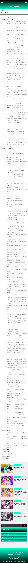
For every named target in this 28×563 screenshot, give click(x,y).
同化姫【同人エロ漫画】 (12, 219)
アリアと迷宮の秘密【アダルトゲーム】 (15, 79)
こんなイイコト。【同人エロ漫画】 (14, 294)
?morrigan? (14, 7)
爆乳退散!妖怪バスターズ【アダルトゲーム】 (16, 131)
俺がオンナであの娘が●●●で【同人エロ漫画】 (16, 382)
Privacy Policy (8, 449)
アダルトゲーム (8, 19)
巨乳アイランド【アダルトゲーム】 (14, 110)
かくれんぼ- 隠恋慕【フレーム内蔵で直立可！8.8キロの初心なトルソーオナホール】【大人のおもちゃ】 (16, 438)
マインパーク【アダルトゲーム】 (14, 38)
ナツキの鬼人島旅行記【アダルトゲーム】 (16, 51)
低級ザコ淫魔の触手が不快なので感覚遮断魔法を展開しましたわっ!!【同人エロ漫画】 (20, 516)
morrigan (7, 17)
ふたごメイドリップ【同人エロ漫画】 (15, 176)
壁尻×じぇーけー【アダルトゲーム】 (14, 129)
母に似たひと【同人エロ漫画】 (13, 331)
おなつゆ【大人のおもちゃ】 (13, 443)
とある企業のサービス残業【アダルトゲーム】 (17, 27)
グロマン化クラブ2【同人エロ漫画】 (14, 421)
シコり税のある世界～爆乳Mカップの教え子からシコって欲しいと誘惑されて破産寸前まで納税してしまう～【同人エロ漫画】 (17, 344)
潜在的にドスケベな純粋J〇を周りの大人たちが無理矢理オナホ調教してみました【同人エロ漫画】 (17, 374)
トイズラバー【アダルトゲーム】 (14, 58)
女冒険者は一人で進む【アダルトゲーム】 (16, 122)
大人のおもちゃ (8, 430)
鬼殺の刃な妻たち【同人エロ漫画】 (14, 198)
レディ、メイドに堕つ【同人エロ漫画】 (15, 174)
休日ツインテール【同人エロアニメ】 (15, 277)
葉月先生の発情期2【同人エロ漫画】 (14, 266)
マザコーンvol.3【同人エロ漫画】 (14, 209)
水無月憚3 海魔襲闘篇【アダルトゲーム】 (15, 105)
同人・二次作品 (8, 148)
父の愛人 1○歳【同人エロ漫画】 (13, 239)
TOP (14, 552)
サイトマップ (8, 454)
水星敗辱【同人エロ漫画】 (12, 187)
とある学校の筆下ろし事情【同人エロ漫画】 (16, 414)
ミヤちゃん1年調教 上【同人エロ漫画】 (15, 423)
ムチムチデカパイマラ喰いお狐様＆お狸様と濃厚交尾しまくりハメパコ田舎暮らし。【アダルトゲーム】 (17, 144)
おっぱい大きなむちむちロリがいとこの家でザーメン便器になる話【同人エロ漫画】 (20, 493)
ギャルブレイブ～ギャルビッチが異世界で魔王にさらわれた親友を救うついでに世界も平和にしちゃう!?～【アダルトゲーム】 (17, 64)
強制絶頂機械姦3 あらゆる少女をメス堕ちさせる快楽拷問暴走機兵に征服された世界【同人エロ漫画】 (17, 262)
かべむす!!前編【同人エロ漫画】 (13, 329)
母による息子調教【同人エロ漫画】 (14, 249)
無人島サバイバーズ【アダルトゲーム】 (15, 77)
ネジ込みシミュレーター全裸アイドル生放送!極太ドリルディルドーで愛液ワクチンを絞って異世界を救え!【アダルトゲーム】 (17, 114)
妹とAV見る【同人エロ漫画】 (13, 397)
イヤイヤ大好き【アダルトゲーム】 (14, 103)
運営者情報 (7, 456)
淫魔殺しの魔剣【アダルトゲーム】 (14, 107)
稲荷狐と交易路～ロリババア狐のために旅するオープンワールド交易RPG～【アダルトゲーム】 (17, 23)
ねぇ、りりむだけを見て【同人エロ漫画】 (16, 412)
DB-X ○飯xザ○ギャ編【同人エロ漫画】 (15, 150)
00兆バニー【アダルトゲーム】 (13, 60)
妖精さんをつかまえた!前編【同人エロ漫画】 (16, 284)
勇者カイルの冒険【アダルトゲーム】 (15, 49)
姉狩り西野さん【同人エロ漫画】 (14, 352)
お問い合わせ (8, 452)
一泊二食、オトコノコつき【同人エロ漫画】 (16, 318)
